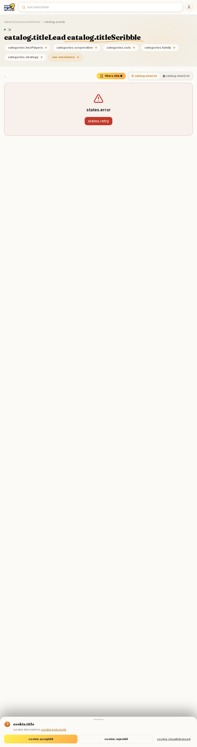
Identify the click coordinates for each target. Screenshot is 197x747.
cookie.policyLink (53, 729)
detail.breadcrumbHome (22, 22)
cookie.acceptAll (40, 739)
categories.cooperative (76, 47)
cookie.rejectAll (116, 739)
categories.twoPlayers (27, 47)
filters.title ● (114, 76)
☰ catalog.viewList (144, 76)
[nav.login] (189, 7)
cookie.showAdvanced (173, 739)
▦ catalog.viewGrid (176, 76)
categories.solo (120, 47)
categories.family (159, 47)
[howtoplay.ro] (9, 7)
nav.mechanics (65, 57)
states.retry (98, 121)
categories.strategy (25, 57)
